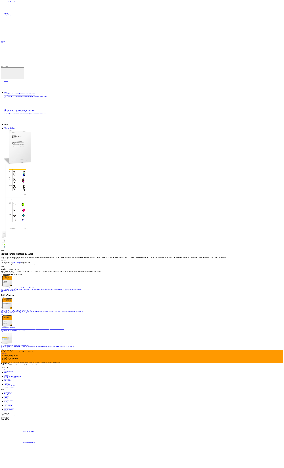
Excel (5, 97)
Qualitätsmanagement (27, 96)
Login (8, 14)
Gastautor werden (8, 380)
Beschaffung (22, 93)
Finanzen (33, 93)
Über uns (6, 369)
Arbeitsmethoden (8, 93)
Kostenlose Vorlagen (8, 381)
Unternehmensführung (37, 96)
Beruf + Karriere (15, 93)
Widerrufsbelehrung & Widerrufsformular (13, 377)
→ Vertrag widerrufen (9, 387)
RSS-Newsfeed (7, 384)
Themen (5, 92)
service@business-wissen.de (29, 442)
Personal (24, 95)
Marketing (19, 95)
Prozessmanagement (17, 96)
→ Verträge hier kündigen (10, 385)
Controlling (28, 93)
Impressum (6, 373)
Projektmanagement (8, 96)
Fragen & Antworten (8, 371)
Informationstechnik (12, 95)
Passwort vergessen (11, 15)
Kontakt (5, 372)
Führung (6, 95)
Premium (6, 81)
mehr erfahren (4, 353)
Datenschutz (6, 375)
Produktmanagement (30, 95)
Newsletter (6, 383)
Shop (5, 109)
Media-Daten (7, 379)
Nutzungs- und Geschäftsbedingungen (12, 376)
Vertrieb (45, 96)
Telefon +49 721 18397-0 (29, 431)
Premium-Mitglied (16, 262)
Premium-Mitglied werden (10, 128)
